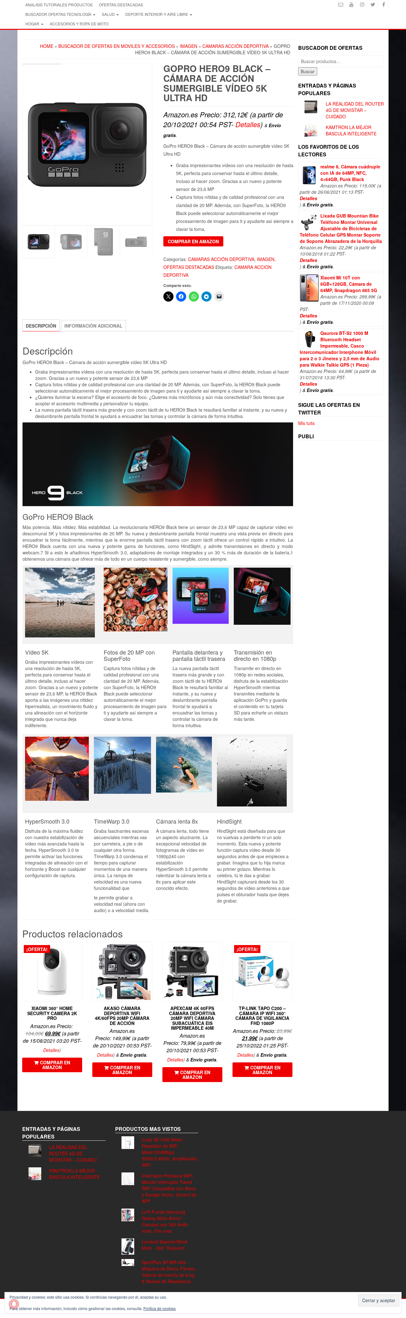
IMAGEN (188, 46)
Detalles (247, 124)
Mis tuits (306, 423)
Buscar (308, 71)
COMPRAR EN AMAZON (193, 241)
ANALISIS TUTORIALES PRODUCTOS (59, 4)
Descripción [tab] (41, 326)
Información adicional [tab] (93, 326)
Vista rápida (79, 951)
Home (46, 46)
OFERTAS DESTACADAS (121, 4)
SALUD (109, 14)
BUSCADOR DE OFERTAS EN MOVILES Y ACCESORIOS (116, 46)
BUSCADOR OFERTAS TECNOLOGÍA (58, 14)
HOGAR (32, 23)
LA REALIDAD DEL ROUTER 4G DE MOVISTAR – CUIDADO (355, 110)
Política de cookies (159, 1308)
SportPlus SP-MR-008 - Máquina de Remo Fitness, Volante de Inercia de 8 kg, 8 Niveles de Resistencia (169, 1271)
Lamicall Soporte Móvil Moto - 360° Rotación (164, 1244)
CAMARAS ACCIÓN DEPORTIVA (235, 46)
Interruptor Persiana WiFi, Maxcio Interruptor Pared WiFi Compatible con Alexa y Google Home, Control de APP (169, 1188)
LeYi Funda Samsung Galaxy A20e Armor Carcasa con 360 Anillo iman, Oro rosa (165, 1221)
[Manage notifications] (14, 1304)
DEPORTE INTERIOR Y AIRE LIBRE (157, 14)
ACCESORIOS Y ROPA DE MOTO (79, 23)
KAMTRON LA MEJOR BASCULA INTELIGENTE (351, 130)
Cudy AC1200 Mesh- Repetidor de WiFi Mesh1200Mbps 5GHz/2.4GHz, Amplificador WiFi (169, 1152)
